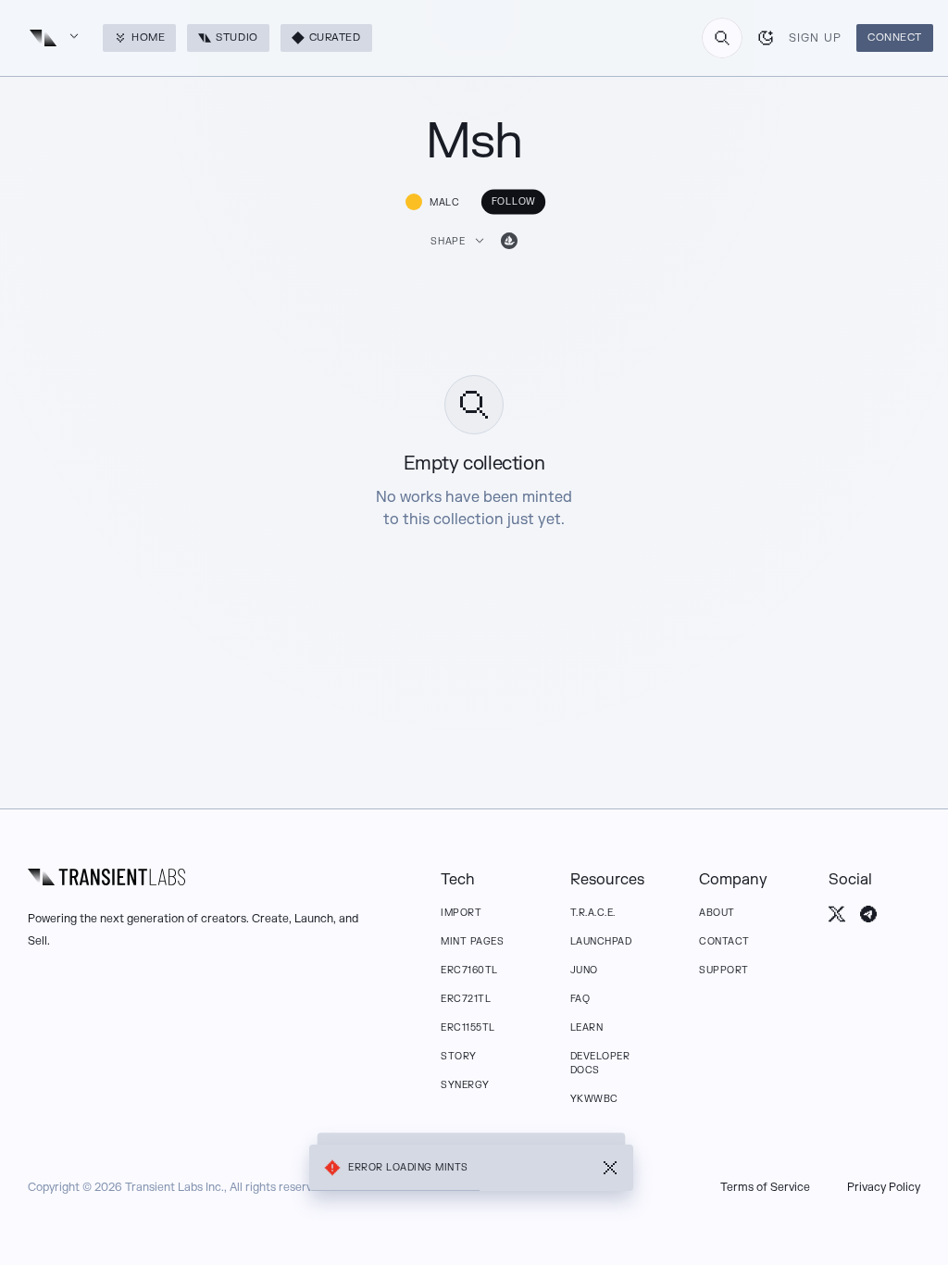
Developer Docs (600, 1063)
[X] (837, 914)
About (717, 913)
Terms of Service (765, 1187)
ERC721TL (466, 999)
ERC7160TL (469, 970)
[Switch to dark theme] (765, 38)
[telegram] (868, 914)
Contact (724, 941)
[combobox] (722, 38)
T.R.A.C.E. (593, 913)
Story (459, 1056)
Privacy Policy (883, 1187)
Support (724, 970)
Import (461, 913)
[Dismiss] (610, 1167)
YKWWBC (594, 1099)
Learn (587, 1027)
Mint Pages (472, 941)
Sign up (815, 38)
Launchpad (601, 941)
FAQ (580, 999)
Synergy (465, 1085)
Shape (447, 241)
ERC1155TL (468, 1027)
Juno (584, 970)
